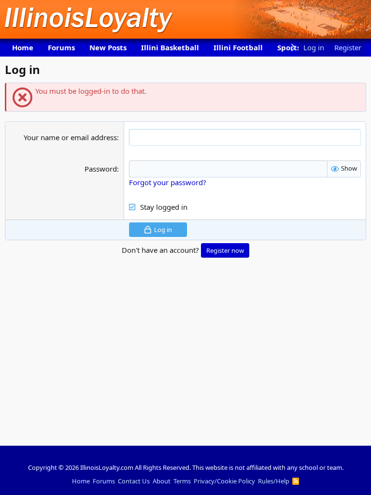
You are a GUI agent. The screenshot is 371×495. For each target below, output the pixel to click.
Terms (182, 481)
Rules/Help (273, 481)
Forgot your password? (167, 182)
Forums (61, 47)
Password (101, 169)
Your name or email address (70, 137)
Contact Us (134, 481)
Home (22, 47)
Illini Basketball (170, 47)
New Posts (108, 47)
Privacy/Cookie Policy (224, 481)
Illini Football (238, 47)
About (162, 481)
